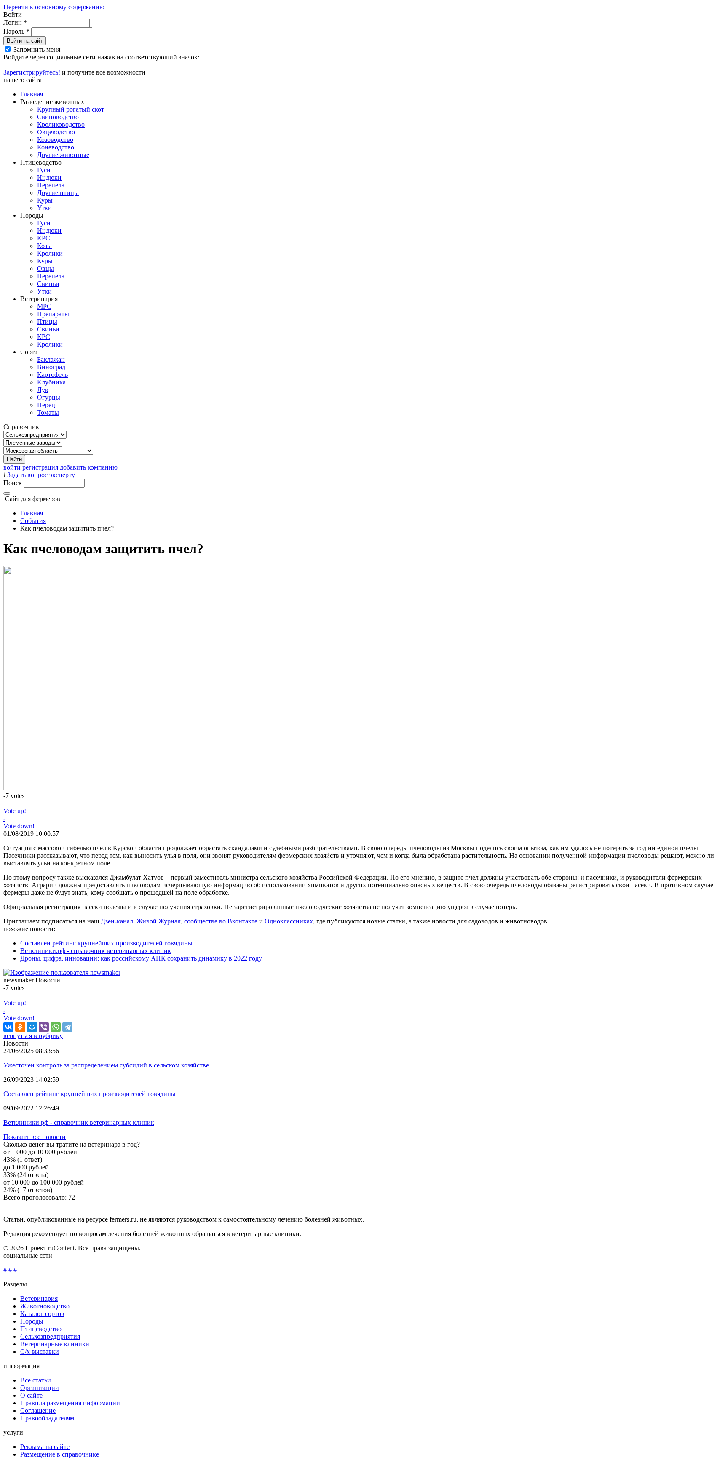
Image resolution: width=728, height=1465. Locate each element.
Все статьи (35, 1380)
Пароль (16, 31)
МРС (44, 306)
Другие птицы (58, 192)
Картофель (52, 374)
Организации (39, 1387)
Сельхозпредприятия (50, 1336)
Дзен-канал (117, 921)
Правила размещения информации (70, 1402)
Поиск (13, 482)
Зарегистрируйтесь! (31, 72)
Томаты (48, 412)
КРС (43, 238)
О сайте (31, 1395)
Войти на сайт (25, 40)
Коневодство (55, 147)
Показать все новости (34, 1136)
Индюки (49, 177)
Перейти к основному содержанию (53, 7)
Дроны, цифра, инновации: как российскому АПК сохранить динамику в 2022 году (141, 958)
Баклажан (51, 359)
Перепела (50, 185)
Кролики (50, 253)
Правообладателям (47, 1418)
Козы (44, 245)
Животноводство (45, 1306)
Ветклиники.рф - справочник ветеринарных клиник (95, 950)
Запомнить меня (36, 49)
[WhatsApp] (56, 1027)
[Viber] (44, 1027)
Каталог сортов (42, 1313)
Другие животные (63, 154)
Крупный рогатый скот (70, 109)
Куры (45, 200)
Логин (15, 22)
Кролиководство (61, 124)
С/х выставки (39, 1351)
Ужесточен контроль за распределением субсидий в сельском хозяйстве (106, 1065)
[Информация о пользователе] (61, 972)
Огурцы (48, 397)
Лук (42, 389)
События (33, 520)
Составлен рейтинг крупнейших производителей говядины (106, 943)
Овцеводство (56, 132)
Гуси (44, 169)
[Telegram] (67, 1027)
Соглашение (38, 1410)
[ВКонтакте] (8, 1027)
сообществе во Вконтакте (220, 921)
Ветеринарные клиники (54, 1344)
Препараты (53, 314)
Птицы (47, 321)
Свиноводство (58, 116)
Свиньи (48, 283)
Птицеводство (41, 1328)
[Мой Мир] (32, 1027)
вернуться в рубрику (33, 1035)
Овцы (45, 268)
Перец (46, 404)
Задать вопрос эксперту (41, 474)
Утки (44, 207)
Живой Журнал (158, 921)
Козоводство (55, 139)
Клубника (51, 382)
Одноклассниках (289, 921)
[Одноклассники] (20, 1027)
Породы (31, 1321)
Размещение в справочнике (59, 1454)
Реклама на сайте (45, 1446)
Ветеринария (39, 1298)
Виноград (51, 367)
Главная (31, 94)
